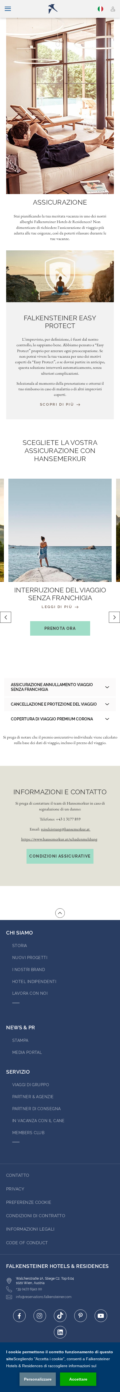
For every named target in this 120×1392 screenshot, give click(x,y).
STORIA (19, 945)
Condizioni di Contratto (35, 1215)
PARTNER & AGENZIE (33, 1097)
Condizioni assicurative (59, 856)
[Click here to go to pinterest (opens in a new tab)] (80, 1315)
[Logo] (62, 9)
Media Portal (27, 1052)
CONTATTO (17, 1175)
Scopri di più (58, 404)
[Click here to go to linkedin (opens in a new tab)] (60, 1332)
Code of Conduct (27, 1242)
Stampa (20, 1040)
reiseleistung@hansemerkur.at (65, 829)
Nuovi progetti (29, 957)
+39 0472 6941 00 (29, 1289)
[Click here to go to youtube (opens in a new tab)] (101, 1315)
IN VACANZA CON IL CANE (38, 1121)
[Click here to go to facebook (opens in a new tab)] (19, 1315)
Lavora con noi (29, 993)
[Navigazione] (8, 9)
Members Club (28, 1132)
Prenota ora (60, 628)
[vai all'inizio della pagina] (60, 913)
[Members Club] (113, 9)
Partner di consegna (36, 1109)
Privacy (15, 1189)
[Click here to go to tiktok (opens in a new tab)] (60, 1315)
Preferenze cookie (28, 1202)
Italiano (101, 9)
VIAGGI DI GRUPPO (30, 1085)
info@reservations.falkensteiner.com (43, 1297)
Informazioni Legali (30, 1229)
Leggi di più (58, 607)
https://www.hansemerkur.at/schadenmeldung (59, 839)
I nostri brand (28, 969)
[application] (60, 1367)
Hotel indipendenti (34, 981)
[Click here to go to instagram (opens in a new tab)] (39, 1315)
